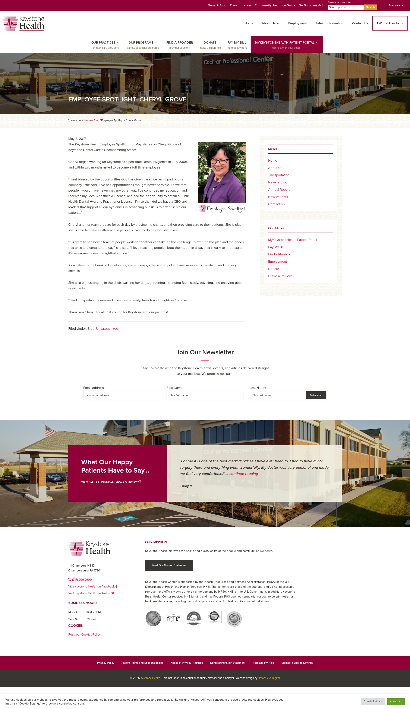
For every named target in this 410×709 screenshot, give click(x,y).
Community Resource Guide (275, 5)
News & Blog (217, 5)
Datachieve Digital (269, 678)
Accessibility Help (263, 663)
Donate (210, 42)
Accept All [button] (396, 701)
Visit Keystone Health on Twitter (89, 593)
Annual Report (279, 190)
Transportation (240, 5)
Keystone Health (150, 678)
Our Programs (141, 42)
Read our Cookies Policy (84, 634)
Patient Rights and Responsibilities (142, 663)
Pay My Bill (236, 42)
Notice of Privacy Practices (187, 663)
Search (370, 7)
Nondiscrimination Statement (227, 663)
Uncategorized (107, 329)
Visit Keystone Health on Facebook (92, 586)
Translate (395, 5)
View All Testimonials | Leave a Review (109, 481)
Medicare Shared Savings (297, 663)
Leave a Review (280, 276)
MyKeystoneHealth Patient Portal (285, 42)
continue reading (243, 473)
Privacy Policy (105, 663)
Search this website (339, 2)
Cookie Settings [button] (373, 701)
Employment (297, 23)
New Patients (278, 197)
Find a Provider (179, 42)
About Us (268, 23)
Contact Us (360, 23)
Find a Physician (280, 254)
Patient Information (329, 23)
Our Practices (103, 42)
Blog (91, 329)
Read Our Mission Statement (169, 565)
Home (249, 23)
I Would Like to (388, 23)
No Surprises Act (311, 5)
